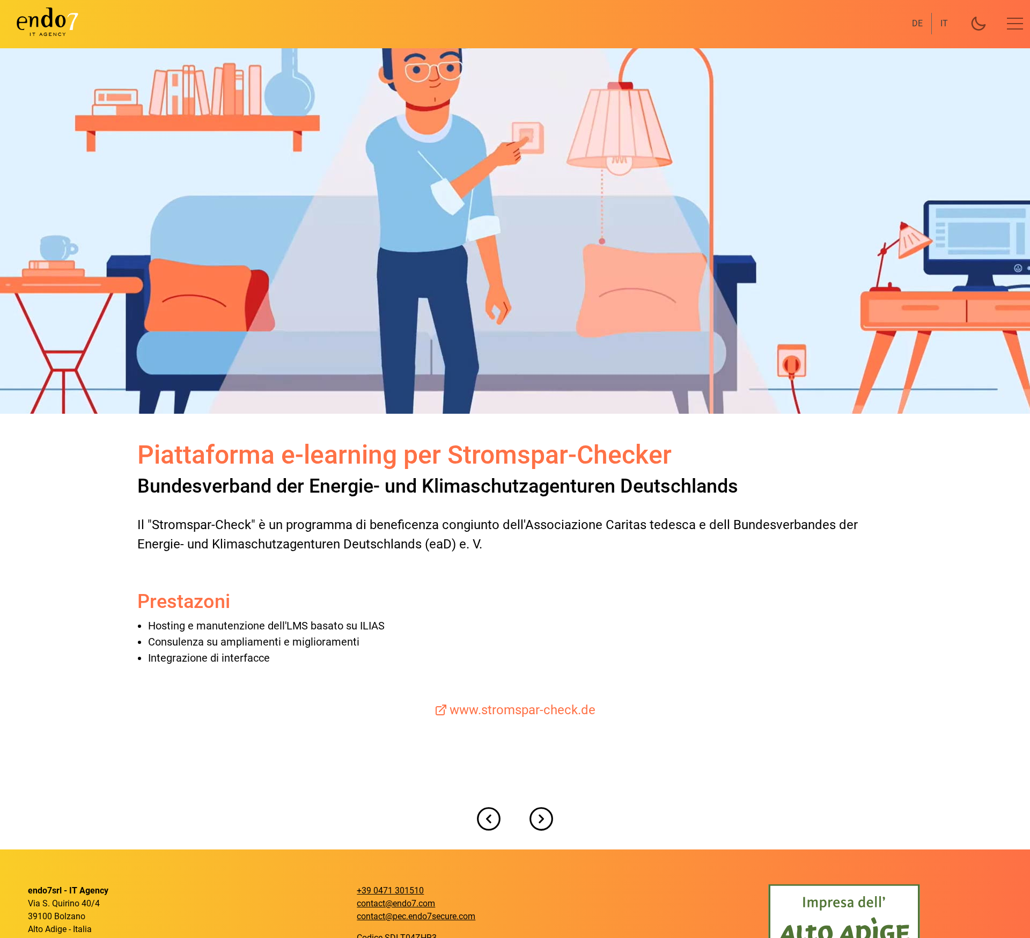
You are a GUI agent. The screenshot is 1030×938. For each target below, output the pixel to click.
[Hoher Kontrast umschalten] (978, 23)
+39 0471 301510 (390, 890)
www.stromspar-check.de (522, 709)
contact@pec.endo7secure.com (416, 916)
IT (944, 23)
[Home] (41, 21)
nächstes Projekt (541, 818)
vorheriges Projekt (488, 818)
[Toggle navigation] (1015, 23)
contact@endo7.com (396, 903)
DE (917, 23)
